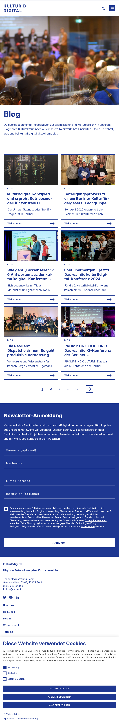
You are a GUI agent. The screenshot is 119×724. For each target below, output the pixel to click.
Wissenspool (11, 625)
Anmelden (59, 542)
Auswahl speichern (60, 697)
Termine (8, 632)
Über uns (8, 605)
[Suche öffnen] (103, 8)
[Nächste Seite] (89, 389)
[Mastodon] (4, 597)
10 (76, 388)
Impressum (8, 718)
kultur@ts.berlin (12, 589)
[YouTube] (11, 597)
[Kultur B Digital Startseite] (15, 8)
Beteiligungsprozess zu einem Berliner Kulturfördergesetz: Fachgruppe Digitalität (86, 201)
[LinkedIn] (17, 597)
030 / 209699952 (13, 585)
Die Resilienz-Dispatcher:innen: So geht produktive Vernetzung (31, 350)
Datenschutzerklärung (96, 520)
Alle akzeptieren (59, 705)
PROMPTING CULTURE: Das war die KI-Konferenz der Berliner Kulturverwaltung (87, 353)
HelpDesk (9, 612)
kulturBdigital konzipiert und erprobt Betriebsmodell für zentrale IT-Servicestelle (29, 201)
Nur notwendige (59, 688)
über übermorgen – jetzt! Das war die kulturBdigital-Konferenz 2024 (86, 274)
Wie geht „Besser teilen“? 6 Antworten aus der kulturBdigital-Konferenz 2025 (30, 277)
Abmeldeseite (88, 526)
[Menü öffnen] (112, 8)
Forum (7, 618)
